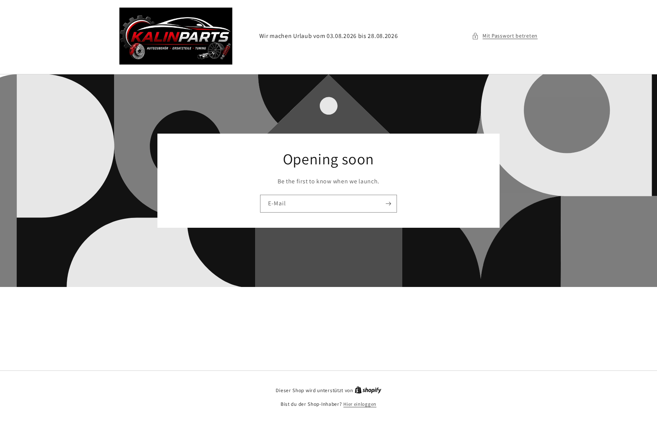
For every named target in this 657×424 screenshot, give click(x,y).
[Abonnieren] (388, 204)
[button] (505, 36)
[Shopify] (368, 390)
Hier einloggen (359, 404)
